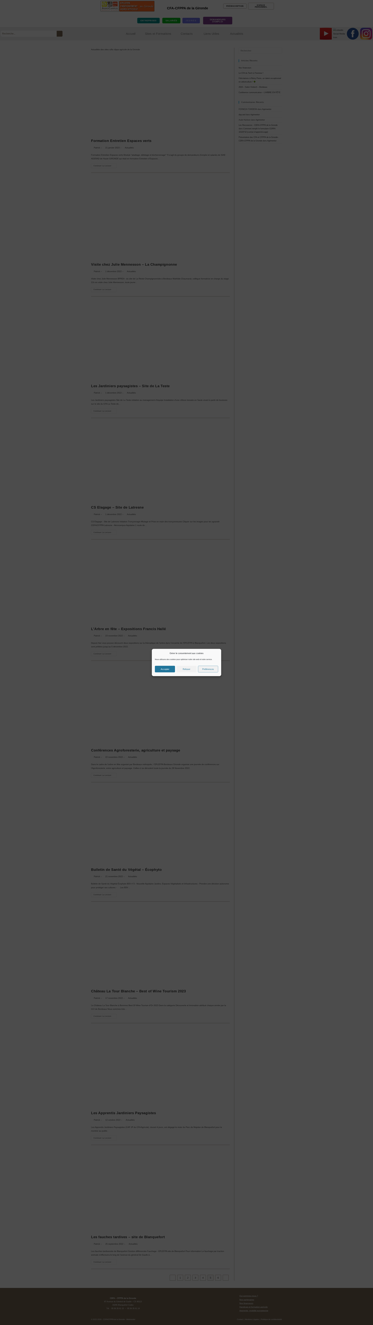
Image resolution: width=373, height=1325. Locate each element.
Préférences (208, 669)
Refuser (186, 669)
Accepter (165, 669)
